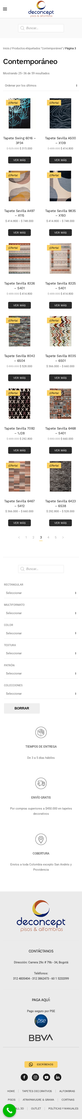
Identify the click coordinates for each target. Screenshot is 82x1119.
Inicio (6, 48)
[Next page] (63, 537)
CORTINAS (68, 1099)
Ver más (19, 160)
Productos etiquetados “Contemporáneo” (37, 48)
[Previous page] (18, 537)
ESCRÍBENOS (45, 1064)
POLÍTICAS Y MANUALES (63, 1108)
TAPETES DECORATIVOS (37, 1091)
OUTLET (36, 1108)
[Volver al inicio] (41, 9)
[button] (5, 9)
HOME (11, 1091)
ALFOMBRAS (67, 1091)
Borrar (22, 708)
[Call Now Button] (9, 1110)
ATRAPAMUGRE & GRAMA (38, 1099)
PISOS (11, 1099)
